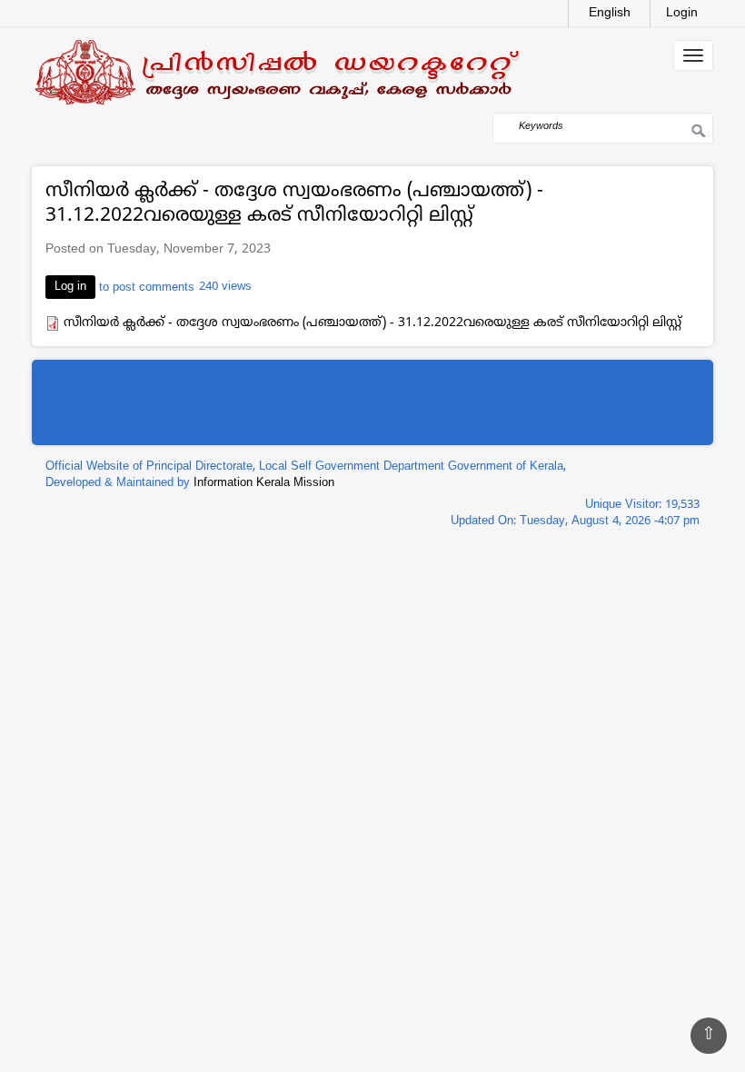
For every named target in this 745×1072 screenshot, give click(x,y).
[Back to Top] (708, 1035)
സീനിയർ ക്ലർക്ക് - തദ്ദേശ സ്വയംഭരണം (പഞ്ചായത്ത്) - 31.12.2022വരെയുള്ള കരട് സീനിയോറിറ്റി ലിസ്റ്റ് (372, 323)
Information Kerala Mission (264, 483)
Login (682, 13)
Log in (70, 287)
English (610, 13)
